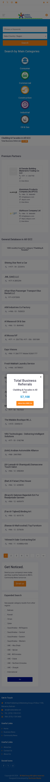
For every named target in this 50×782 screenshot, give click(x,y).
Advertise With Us (25, 403)
